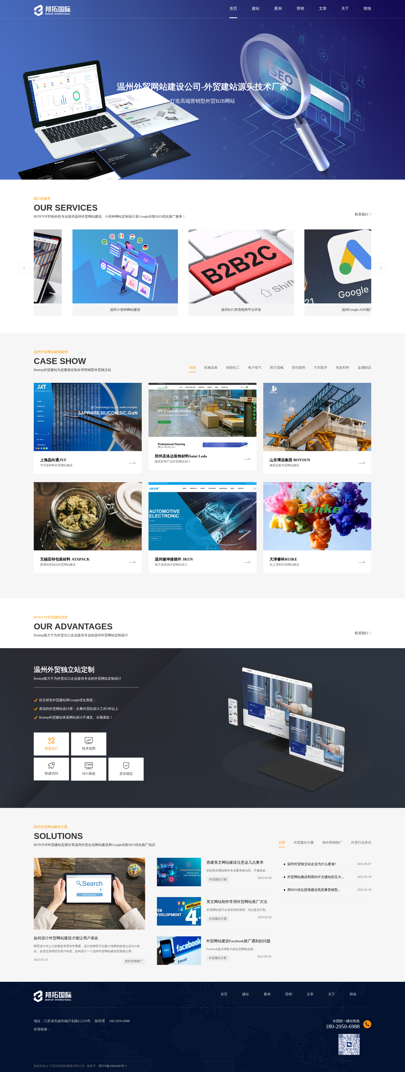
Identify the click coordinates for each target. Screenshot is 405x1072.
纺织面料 (298, 367)
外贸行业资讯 (361, 842)
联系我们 (361, 214)
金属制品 (364, 367)
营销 (288, 994)
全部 (192, 367)
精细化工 (233, 367)
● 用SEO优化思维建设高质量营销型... (327, 890)
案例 (267, 994)
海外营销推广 (332, 842)
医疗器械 (277, 367)
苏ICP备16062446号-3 (113, 1066)
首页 (224, 994)
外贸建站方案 (304, 842)
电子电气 (255, 367)
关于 (331, 994)
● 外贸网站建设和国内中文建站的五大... (327, 877)
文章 (310, 994)
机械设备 (211, 367)
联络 (353, 994)
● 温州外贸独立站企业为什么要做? (327, 864)
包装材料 (342, 367)
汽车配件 (320, 367)
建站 (245, 994)
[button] (24, 268)
